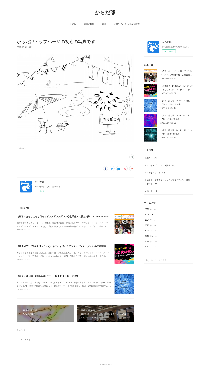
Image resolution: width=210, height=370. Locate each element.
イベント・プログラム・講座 (160, 165)
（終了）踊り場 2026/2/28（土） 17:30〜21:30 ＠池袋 (47, 275)
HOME (73, 23)
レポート (151, 190)
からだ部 (105, 12)
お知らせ (151, 157)
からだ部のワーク (155, 172)
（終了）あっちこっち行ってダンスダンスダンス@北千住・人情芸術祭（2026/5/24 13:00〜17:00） (68, 216)
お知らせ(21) (21, 148)
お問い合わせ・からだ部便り (127, 23)
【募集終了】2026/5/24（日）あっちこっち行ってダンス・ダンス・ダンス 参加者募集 (61, 246)
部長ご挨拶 (89, 23)
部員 (104, 23)
